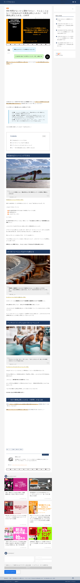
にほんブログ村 (59, 55)
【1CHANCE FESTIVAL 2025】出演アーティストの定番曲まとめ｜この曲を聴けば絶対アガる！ (65, 32)
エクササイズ (9, 449)
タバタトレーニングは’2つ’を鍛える (21, 142)
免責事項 (62, 3)
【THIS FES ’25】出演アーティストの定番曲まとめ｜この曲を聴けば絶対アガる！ (65, 25)
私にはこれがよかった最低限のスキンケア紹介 (65, 20)
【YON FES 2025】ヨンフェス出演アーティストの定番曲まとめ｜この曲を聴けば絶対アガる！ (65, 38)
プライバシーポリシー (66, 2)
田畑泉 (18, 449)
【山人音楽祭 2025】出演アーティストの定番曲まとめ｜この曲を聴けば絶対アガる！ (65, 44)
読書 (7, 8)
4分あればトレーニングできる (20, 140)
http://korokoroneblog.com (19, 464)
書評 (14, 449)
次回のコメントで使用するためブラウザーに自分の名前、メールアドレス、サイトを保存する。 (27, 565)
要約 (21, 449)
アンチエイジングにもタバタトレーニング (22, 145)
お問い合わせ (63, 0)
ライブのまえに (9, 2)
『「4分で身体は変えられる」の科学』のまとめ (24, 147)
